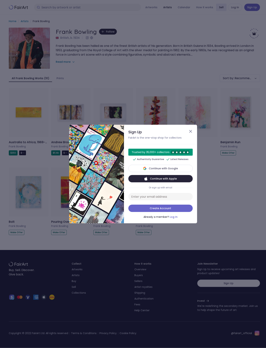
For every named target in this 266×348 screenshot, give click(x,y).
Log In (174, 217)
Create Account (160, 208)
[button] (133, 174)
